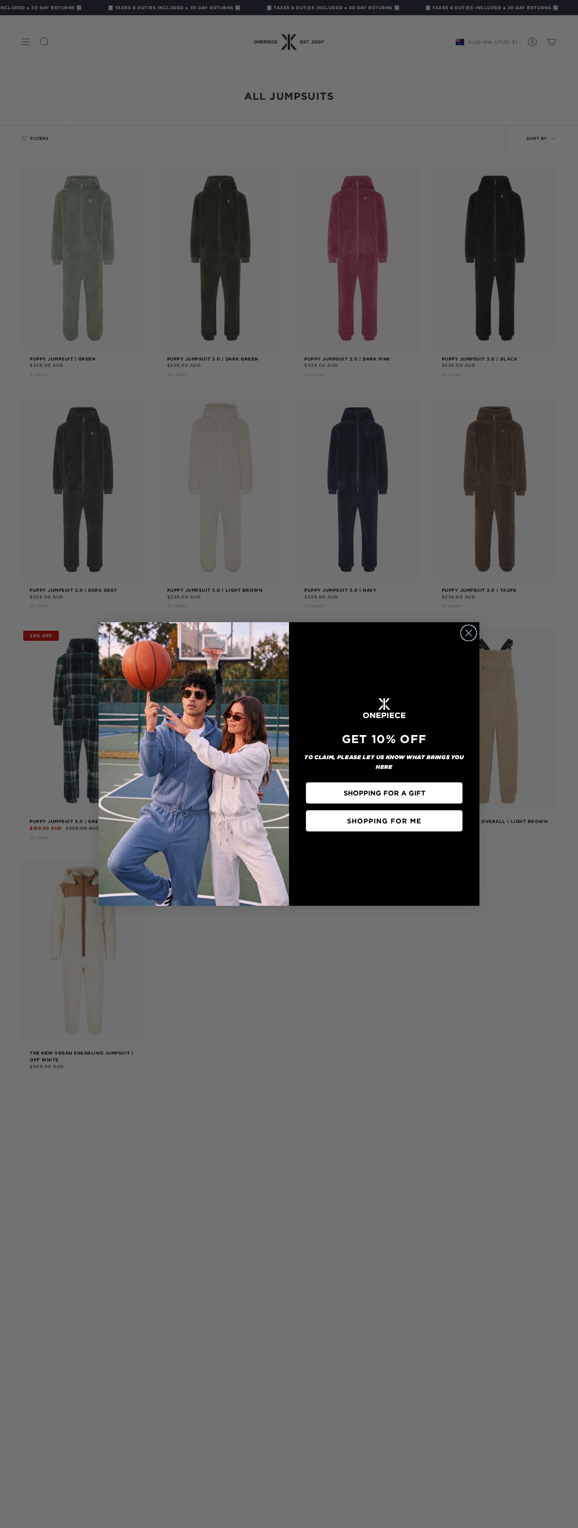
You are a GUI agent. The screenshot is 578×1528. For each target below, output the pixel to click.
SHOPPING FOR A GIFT (384, 793)
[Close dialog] (468, 633)
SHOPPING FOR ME (384, 821)
